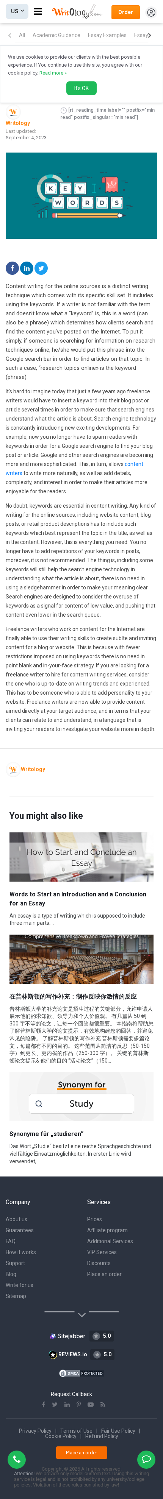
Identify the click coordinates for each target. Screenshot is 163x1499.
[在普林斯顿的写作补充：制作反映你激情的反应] (81, 959)
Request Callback (71, 1394)
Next (150, 35)
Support (15, 1263)
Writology (18, 123)
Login (151, 12)
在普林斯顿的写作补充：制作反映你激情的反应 (73, 996)
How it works (21, 1252)
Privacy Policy (35, 1431)
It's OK (81, 88)
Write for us (19, 1285)
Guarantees (20, 1230)
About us (16, 1219)
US (15, 11)
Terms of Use (76, 1431)
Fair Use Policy (118, 1431)
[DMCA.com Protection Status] (81, 1373)
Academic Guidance (56, 35)
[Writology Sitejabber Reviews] (68, 1335)
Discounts (99, 1263)
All (22, 35)
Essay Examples (107, 35)
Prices (94, 1219)
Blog (11, 1274)
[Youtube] (91, 1404)
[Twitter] (41, 268)
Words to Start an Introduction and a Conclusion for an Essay (77, 899)
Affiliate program (107, 1230)
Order (125, 12)
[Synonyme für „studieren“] (81, 1096)
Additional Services (110, 1241)
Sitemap (16, 1296)
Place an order (104, 1274)
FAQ (11, 1241)
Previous (9, 35)
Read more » (53, 73)
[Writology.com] (79, 11)
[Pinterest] (79, 1404)
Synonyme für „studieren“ (46, 1133)
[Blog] (102, 1404)
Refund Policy (101, 1436)
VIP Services (102, 1252)
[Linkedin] (26, 268)
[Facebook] (12, 268)
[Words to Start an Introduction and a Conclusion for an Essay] (81, 857)
